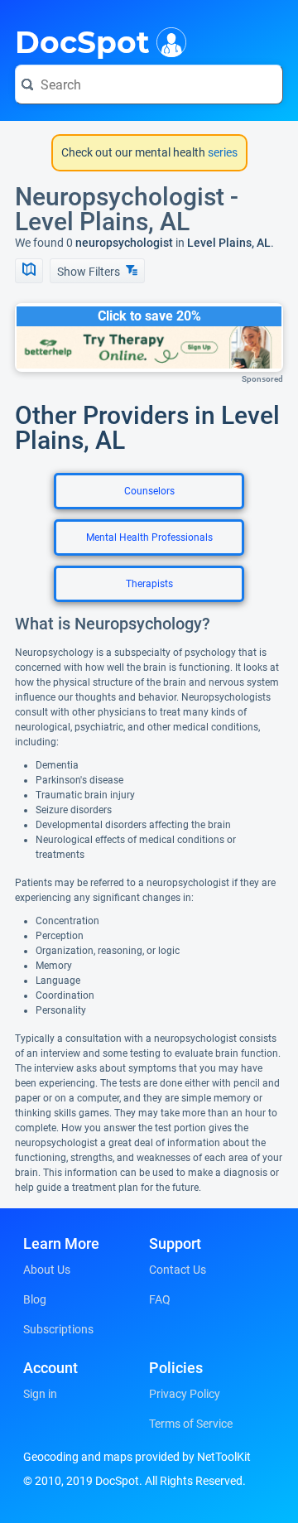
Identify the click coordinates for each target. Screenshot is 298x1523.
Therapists (149, 584)
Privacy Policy (184, 1393)
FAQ (160, 1299)
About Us (46, 1269)
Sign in (40, 1393)
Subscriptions (58, 1329)
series (221, 152)
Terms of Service (191, 1423)
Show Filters (90, 271)
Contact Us (177, 1269)
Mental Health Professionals (149, 537)
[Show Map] (29, 270)
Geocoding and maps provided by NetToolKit (137, 1456)
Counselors (149, 491)
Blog (34, 1299)
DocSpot (82, 40)
